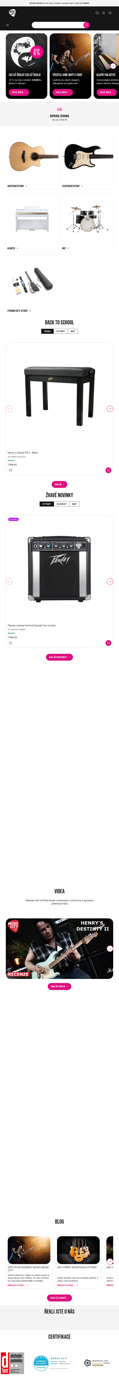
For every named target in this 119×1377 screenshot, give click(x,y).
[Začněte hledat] (86, 25)
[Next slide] (113, 66)
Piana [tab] (47, 331)
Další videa (58, 986)
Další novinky (58, 657)
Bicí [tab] (73, 331)
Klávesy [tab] (61, 504)
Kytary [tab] (61, 331)
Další (58, 484)
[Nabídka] (8, 25)
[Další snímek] (116, 114)
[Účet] (103, 13)
